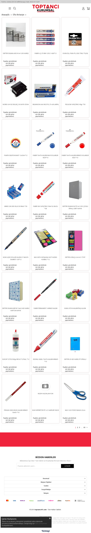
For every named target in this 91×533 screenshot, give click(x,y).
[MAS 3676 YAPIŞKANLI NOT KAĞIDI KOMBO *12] (45, 238)
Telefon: (4, 2)
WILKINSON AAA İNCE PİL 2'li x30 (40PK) (46, 104)
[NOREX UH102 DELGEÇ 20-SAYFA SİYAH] (16, 85)
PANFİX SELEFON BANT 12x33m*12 (15, 155)
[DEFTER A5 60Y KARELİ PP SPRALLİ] (75, 340)
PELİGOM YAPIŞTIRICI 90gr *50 (75, 104)
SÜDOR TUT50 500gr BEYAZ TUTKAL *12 (15, 359)
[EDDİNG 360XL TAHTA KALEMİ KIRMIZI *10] (45, 340)
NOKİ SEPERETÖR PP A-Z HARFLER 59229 (45, 410)
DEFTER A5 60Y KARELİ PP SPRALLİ (75, 359)
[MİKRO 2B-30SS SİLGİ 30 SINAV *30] (16, 187)
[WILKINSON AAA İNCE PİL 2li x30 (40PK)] (45, 85)
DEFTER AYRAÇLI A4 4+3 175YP (75, 257)
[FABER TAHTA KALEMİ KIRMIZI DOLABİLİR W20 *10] (75, 137)
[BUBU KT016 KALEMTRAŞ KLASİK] (75, 289)
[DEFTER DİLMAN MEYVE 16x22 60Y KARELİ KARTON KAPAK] (16, 289)
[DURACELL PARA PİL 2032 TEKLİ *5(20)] (75, 35)
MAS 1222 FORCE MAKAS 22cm (75, 410)
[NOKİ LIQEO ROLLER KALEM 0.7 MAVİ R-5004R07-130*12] (16, 238)
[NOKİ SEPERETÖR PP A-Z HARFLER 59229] (45, 391)
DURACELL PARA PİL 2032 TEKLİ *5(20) (75, 53)
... (81, 427)
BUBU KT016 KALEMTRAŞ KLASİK (75, 308)
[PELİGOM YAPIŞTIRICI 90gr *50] (75, 85)
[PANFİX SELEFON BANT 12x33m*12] (16, 137)
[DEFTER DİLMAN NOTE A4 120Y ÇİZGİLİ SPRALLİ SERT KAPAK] (75, 187)
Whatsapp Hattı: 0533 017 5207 (29, 2)
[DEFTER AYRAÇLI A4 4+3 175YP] (75, 238)
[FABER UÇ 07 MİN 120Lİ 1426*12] (45, 35)
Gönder (67, 466)
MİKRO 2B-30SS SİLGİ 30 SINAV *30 (15, 206)
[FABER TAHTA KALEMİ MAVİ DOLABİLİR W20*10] (45, 137)
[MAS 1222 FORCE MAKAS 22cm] (75, 391)
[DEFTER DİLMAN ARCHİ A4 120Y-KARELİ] (16, 35)
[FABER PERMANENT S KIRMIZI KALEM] (45, 289)
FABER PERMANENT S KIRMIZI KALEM (45, 308)
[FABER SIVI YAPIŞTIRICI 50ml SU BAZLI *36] (45, 187)
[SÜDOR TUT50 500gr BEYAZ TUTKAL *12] (16, 340)
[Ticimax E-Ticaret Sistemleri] (45, 531)
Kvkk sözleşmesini (41, 523)
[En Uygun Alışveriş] (45, 8)
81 (84, 427)
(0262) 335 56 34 (12, 2)
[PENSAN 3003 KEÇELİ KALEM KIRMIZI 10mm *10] (16, 391)
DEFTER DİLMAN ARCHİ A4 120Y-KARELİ (16, 53)
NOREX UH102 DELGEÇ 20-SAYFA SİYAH (16, 104)
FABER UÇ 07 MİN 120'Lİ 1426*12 (46, 53)
